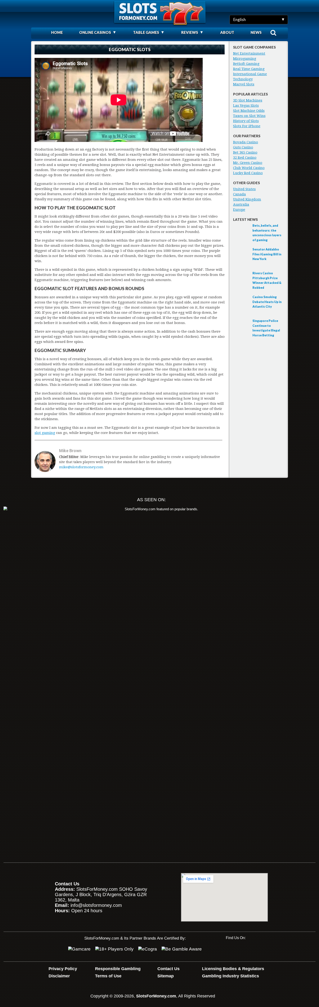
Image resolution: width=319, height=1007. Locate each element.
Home (57, 32)
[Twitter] (244, 950)
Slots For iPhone (246, 126)
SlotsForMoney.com (156, 996)
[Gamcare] (79, 949)
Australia (241, 204)
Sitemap (165, 976)
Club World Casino (249, 168)
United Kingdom (247, 199)
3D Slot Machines (247, 100)
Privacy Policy (63, 968)
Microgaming (244, 58)
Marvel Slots (243, 84)
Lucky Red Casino (248, 173)
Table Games (146, 32)
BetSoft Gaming (246, 64)
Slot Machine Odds (249, 111)
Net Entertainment (249, 53)
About (227, 32)
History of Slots (246, 121)
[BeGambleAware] (182, 949)
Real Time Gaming (249, 69)
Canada (239, 194)
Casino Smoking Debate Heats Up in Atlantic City (267, 301)
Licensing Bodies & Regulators (233, 968)
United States (244, 189)
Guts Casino (243, 147)
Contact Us (168, 968)
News (256, 32)
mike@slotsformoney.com (81, 467)
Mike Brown (70, 450)
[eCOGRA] (147, 949)
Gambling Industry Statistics (230, 976)
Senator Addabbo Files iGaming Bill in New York (266, 254)
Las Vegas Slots (246, 105)
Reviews (189, 32)
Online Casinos (95, 32)
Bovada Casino (245, 142)
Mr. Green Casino (247, 163)
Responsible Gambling (118, 968)
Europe (239, 210)
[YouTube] (229, 950)
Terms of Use (108, 976)
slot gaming (45, 433)
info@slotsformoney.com (96, 905)
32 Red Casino (244, 157)
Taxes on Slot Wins (249, 116)
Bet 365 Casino (245, 152)
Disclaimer (59, 976)
